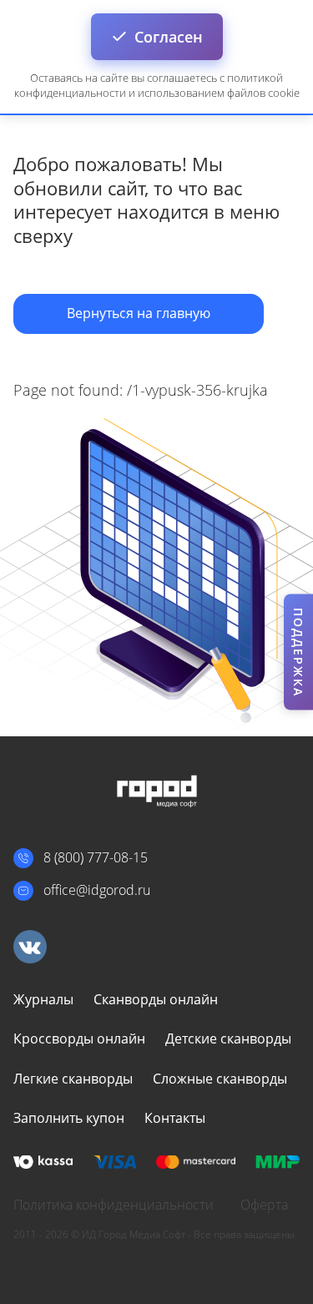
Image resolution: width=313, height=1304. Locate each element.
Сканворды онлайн (155, 999)
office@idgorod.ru (96, 890)
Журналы (43, 999)
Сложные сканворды (220, 1078)
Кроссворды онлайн (79, 1038)
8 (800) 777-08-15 (95, 857)
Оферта (264, 1204)
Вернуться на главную (138, 313)
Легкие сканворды (73, 1078)
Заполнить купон (68, 1118)
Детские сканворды (228, 1038)
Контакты (174, 1118)
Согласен (168, 37)
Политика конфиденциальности (113, 1204)
